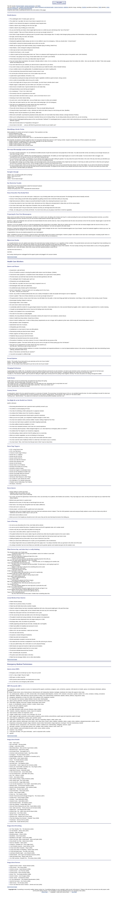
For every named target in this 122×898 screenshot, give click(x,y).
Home (54, 3)
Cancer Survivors (58, 7)
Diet (17, 7)
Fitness (14, 7)
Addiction (66, 7)
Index (63, 3)
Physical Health (20, 6)
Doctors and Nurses (30, 6)
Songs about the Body (26, 8)
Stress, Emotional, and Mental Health (44, 7)
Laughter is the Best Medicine (26, 7)
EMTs (39, 6)
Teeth (99, 7)
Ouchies (84, 7)
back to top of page (12, 257)
